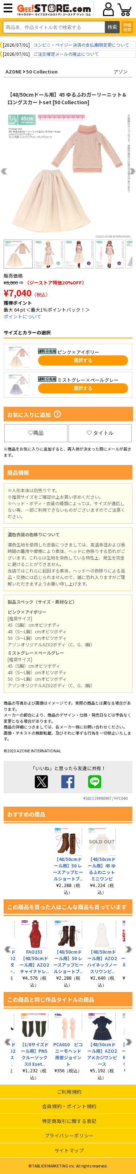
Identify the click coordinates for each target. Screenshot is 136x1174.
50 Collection (42, 71)
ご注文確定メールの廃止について (66, 54)
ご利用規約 (69, 1091)
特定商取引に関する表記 (69, 1121)
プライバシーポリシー (69, 1135)
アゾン (121, 71)
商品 (38, 433)
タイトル (103, 433)
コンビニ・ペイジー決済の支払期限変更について (81, 45)
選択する (83, 360)
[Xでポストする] (41, 786)
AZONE (13, 71)
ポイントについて (22, 316)
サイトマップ (69, 1150)
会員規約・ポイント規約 (69, 1106)
